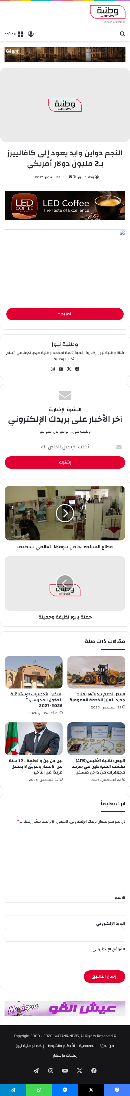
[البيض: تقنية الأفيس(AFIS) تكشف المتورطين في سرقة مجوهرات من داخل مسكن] (96, 738)
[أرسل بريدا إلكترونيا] (70, 177)
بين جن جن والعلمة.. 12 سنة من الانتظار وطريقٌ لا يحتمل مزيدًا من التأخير (36, 766)
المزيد (66, 314)
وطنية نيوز (86, 177)
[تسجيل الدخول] (31, 33)
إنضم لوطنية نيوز (30, 1045)
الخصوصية (87, 1045)
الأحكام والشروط (61, 1045)
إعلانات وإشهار (65, 1055)
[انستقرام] (53, 369)
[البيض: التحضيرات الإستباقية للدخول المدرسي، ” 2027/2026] (34, 672)
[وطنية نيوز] (107, 14)
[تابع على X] (74, 177)
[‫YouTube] (61, 369)
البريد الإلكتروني (110, 923)
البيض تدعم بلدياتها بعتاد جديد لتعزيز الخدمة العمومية (97, 697)
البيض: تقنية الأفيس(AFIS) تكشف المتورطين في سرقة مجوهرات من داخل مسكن (98, 766)
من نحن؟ (106, 1045)
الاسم (120, 897)
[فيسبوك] (77, 369)
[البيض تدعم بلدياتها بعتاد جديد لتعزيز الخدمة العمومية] (96, 672)
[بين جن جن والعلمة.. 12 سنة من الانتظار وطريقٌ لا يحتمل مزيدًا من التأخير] (34, 738)
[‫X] (69, 369)
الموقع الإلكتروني (109, 949)
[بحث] (122, 33)
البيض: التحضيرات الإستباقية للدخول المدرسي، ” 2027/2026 (36, 700)
